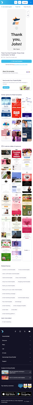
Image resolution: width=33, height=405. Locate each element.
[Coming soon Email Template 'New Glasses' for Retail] (16, 250)
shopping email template (24, 281)
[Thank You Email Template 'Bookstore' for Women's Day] (6, 205)
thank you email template (8, 285)
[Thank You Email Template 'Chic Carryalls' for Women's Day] (6, 159)
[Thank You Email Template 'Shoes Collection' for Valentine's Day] (27, 182)
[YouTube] (29, 331)
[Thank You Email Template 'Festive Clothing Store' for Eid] (6, 131)
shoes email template (20, 277)
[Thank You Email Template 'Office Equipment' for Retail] (16, 182)
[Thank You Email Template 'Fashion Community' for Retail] (27, 159)
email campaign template (19, 305)
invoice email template (24, 269)
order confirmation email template (10, 273)
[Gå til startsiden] (2, 2)
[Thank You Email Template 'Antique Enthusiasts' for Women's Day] (16, 227)
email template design (23, 297)
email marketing (6, 305)
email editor (14, 309)
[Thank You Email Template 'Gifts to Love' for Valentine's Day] (16, 205)
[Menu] (31, 2)
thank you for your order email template (12, 289)
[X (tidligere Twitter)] (24, 331)
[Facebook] (15, 331)
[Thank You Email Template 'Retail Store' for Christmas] (27, 205)
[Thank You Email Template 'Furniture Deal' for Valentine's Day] (27, 227)
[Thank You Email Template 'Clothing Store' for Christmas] (16, 108)
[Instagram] (20, 331)
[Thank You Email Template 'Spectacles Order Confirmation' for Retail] (27, 108)
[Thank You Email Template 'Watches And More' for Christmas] (6, 250)
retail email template (7, 277)
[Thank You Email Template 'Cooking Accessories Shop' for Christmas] (6, 108)
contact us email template (8, 269)
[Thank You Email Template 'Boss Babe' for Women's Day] (16, 131)
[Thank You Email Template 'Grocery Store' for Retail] (6, 227)
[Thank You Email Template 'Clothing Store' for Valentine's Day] (16, 159)
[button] (28, 11)
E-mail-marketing (6, 322)
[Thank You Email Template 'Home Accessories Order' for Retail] (6, 182)
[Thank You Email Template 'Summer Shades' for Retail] (27, 131)
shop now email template (8, 281)
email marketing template (8, 297)
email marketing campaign (8, 293)
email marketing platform (8, 313)
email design (18, 301)
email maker (5, 309)
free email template (7, 301)
